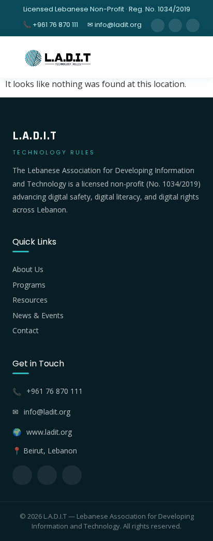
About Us (27, 269)
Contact (25, 330)
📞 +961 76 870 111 (50, 25)
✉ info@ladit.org (114, 25)
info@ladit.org (47, 412)
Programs (28, 285)
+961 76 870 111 (54, 391)
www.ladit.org (49, 432)
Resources (30, 300)
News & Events (38, 315)
